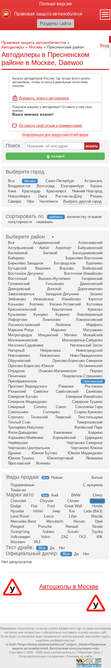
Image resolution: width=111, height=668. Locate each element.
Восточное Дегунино (25, 273)
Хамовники (62, 432)
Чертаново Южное (86, 448)
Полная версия (55, 3)
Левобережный (89, 314)
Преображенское (22, 381)
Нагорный (16, 350)
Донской (54, 289)
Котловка (94, 304)
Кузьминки (17, 314)
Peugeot (17, 526)
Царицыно (93, 437)
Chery (97, 495)
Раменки (66, 386)
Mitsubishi (54, 521)
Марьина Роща (21, 330)
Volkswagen (20, 537)
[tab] (25, 237)
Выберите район (25, 237)
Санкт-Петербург (60, 181)
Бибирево (16, 258)
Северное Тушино (87, 402)
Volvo (45, 537)
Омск (42, 196)
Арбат (44, 248)
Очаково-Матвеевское (57, 371)
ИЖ (99, 537)
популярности (20, 222)
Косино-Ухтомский (65, 304)
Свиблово (94, 391)
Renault (72, 526)
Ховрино (95, 432)
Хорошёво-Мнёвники (25, 437)
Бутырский (17, 268)
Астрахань (93, 181)
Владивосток (19, 186)
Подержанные (22, 485)
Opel (98, 521)
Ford (51, 506)
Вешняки (42, 268)
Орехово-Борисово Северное (77, 361)
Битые (97, 477)
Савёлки (41, 391)
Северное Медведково (27, 402)
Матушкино (92, 330)
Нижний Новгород (87, 191)
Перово (96, 371)
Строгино (16, 417)
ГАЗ (82, 537)
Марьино (58, 330)
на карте (58, 156)
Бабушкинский (90, 248)
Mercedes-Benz (23, 521)
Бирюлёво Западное (25, 263)
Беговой (50, 253)
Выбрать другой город (82, 201)
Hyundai (17, 511)
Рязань (96, 196)
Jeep (56, 511)
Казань (96, 186)
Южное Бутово (44, 453)
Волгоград (46, 186)
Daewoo (97, 501)
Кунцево (41, 314)
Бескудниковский (87, 253)
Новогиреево (19, 355)
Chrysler (47, 501)
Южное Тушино (21, 458)
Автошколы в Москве (68, 586)
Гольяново (55, 284)
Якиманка (94, 458)
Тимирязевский (89, 422)
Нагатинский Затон (86, 345)
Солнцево (51, 412)
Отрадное (16, 371)
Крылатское (62, 309)
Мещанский (48, 335)
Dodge (16, 506)
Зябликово (17, 299)
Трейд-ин (18, 490)
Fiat (34, 506)
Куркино (62, 314)
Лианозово (51, 319)
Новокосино (50, 355)
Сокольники (18, 412)
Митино (70, 335)
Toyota (96, 531)
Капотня (95, 299)
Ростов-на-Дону (69, 196)
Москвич (18, 542)
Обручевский (19, 361)
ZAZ (64, 537)
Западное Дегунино (62, 294)
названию (44, 222)
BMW (75, 495)
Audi (54, 495)
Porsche (45, 526)
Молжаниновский (23, 340)
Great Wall (73, 506)
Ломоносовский (89, 319)
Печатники (17, 376)
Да (52, 548)
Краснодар (31, 191)
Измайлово (71, 299)
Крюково (95, 309)
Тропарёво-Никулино (26, 427)
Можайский (92, 335)
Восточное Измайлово (83, 273)
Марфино (94, 325)
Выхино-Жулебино (54, 278)
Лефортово (17, 319)
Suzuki (73, 531)
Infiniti (38, 511)
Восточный (17, 278)
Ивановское (44, 299)
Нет (62, 548)
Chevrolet (18, 501)
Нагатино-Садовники (25, 345)
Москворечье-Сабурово (82, 340)
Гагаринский (92, 278)
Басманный (18, 253)
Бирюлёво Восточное (83, 258)
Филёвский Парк (88, 427)
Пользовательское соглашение (41, 656)
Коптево (37, 304)
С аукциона (92, 485)
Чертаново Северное (84, 443)
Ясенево (43, 463)
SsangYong (20, 531)
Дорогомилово (90, 289)
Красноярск (56, 191)
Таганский (39, 417)
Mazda (96, 516)
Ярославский (19, 463)
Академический (46, 243)
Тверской (63, 417)
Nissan (79, 521)
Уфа (30, 201)
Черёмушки (18, 443)
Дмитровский (19, 289)
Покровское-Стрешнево (82, 376)
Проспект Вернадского (27, 386)
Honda (97, 506)
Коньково (16, 304)
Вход (104, 45)
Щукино (14, 453)
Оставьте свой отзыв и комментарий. (51, 126)
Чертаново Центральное (29, 448)
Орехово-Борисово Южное (31, 366)
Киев (12, 191)
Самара (14, 201)
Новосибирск (19, 196)
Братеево (94, 263)
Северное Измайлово (84, 396)
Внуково (66, 268)
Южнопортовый (60, 458)
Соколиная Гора (88, 407)
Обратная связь (89, 652)
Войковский (92, 268)
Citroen (73, 501)
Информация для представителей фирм (55, 135)
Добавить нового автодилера (44, 98)
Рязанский (17, 391)
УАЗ (37, 542)
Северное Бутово (23, 396)
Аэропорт (64, 248)
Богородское (65, 263)
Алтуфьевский (20, 248)
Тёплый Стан (19, 422)
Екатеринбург (72, 186)
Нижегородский (89, 350)
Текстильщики (90, 417)
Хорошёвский (64, 437)
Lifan (73, 516)
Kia (72, 511)
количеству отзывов (84, 217)
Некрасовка (50, 350)
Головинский (19, 284)
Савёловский (67, 391)
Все (11, 181)
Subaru (48, 531)
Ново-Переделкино (86, 355)
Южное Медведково (85, 453)
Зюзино (96, 294)
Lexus (49, 516)
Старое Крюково (88, 412)
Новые (56, 477)
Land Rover (20, 516)
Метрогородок (20, 335)
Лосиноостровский (24, 325)
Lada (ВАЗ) (93, 511)
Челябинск (48, 201)
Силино (40, 407)
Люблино (63, 325)
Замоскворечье (21, 294)
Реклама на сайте (79, 656)
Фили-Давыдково (22, 432)
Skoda (97, 526)
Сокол (61, 407)
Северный (16, 407)
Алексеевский (90, 243)
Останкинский (90, 366)
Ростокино (93, 386)
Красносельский (22, 309)
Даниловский (91, 284)
